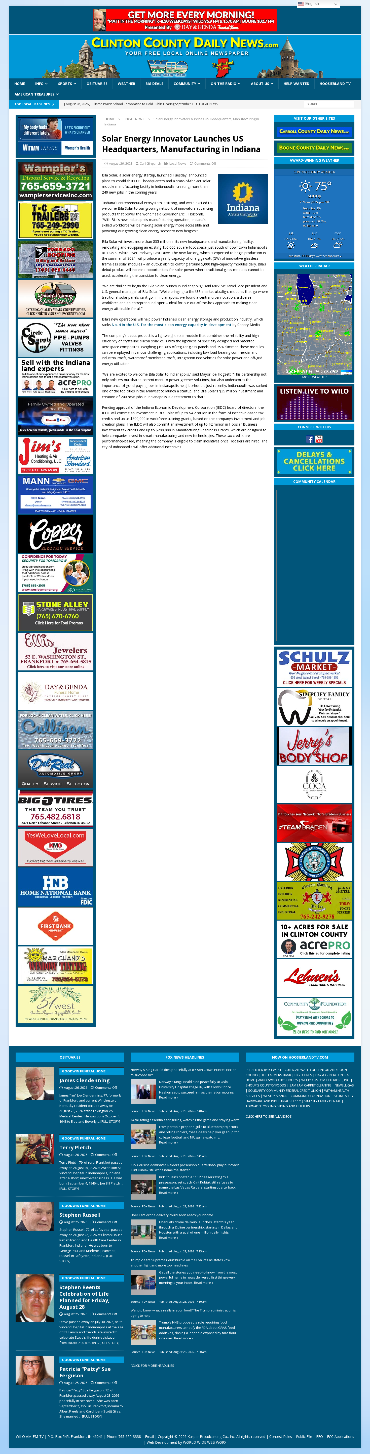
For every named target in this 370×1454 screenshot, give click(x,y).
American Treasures (34, 94)
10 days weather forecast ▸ (314, 256)
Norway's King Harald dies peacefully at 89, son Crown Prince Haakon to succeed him (184, 1072)
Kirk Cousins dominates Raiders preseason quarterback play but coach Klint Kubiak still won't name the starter (185, 1167)
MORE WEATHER (314, 377)
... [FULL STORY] (108, 1121)
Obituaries (97, 83)
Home (19, 83)
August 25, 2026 (75, 1222)
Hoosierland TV (335, 83)
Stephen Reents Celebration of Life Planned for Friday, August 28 (84, 1293)
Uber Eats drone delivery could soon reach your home (172, 1215)
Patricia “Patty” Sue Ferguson (85, 1368)
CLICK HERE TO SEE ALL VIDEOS (269, 1116)
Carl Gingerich (150, 163)
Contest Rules (280, 1436)
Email (149, 1436)
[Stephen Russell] (35, 1231)
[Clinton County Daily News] (185, 56)
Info (39, 83)
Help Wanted (296, 83)
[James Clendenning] (35, 1094)
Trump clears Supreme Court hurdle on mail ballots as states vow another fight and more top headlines (180, 1262)
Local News (178, 163)
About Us (260, 83)
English (311, 4)
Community (185, 83)
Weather (126, 83)
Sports (65, 83)
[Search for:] (329, 103)
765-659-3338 (129, 1436)
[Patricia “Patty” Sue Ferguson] (35, 1386)
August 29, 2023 (120, 163)
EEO (319, 1436)
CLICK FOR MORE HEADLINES (153, 1365)
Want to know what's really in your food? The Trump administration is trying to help (183, 1313)
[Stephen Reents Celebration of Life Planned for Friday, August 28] (35, 1308)
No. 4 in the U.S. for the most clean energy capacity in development (172, 324)
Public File (304, 1436)
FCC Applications (340, 1436)
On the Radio (223, 83)
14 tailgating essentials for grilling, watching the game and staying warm (185, 1120)
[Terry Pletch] (35, 1161)
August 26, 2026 (75, 1087)
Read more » (168, 1097)
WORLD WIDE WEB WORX (204, 1442)
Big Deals (154, 83)
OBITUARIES (70, 1057)
